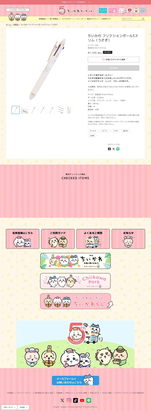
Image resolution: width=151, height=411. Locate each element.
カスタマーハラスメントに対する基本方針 (129, 393)
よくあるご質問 (81, 393)
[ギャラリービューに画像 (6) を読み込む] (60, 110)
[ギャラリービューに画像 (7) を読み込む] (69, 110)
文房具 (92, 136)
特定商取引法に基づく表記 (44, 393)
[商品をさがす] (143, 18)
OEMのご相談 (107, 393)
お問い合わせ (94, 393)
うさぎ (115, 131)
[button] (43, 18)
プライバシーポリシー (24, 393)
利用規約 (10, 393)
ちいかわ (93, 131)
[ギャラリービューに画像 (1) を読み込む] (15, 110)
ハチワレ (104, 131)
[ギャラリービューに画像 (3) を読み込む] (33, 110)
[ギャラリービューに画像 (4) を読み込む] (42, 110)
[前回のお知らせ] (6, 2)
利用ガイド (69, 393)
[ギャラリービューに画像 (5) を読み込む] (51, 110)
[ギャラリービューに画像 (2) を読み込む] (24, 110)
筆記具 (125, 131)
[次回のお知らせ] (144, 2)
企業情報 (59, 393)
